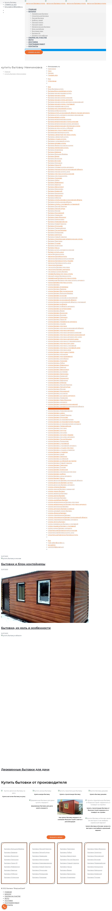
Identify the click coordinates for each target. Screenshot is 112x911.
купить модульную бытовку (58, 506)
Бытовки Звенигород (68, 856)
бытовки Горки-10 (54, 165)
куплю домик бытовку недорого (60, 528)
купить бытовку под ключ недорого (61, 437)
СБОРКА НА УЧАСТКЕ (12, 896)
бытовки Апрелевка (55, 150)
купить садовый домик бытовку (60, 511)
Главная (7, 72)
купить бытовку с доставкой (58, 443)
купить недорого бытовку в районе (61, 509)
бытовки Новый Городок (57, 224)
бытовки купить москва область (60, 202)
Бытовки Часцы (66, 867)
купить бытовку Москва (56, 389)
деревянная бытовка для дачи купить (62, 278)
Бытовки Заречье (10, 870)
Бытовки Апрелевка (67, 877)
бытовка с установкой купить (59, 141)
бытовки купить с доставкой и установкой (63, 204)
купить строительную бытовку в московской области (67, 517)
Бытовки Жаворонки (12, 867)
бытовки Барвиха (54, 152)
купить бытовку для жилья (58, 354)
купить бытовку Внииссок (57, 313)
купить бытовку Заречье (57, 367)
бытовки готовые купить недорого (61, 167)
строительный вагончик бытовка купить (63, 535)
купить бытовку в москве (57, 295)
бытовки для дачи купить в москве (61, 174)
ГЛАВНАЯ (8, 892)
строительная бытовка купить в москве (62, 530)
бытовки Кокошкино (55, 193)
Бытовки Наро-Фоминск (97, 849)
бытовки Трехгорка (55, 241)
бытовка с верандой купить (58, 137)
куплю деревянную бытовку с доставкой (63, 524)
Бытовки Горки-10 (10, 863)
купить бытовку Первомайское (59, 426)
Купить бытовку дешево (98, 794)
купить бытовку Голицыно (57, 317)
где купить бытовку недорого (59, 269)
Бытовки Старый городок (69, 863)
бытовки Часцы (53, 248)
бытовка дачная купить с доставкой (61, 104)
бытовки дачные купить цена (59, 171)
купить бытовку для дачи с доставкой (62, 345)
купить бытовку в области (57, 304)
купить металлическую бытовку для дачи (63, 502)
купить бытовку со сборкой (58, 459)
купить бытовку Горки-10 (57, 319)
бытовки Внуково (54, 161)
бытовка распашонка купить (58, 132)
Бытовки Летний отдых (41, 852)
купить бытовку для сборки (58, 358)
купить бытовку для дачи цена (59, 350)
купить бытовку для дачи (57, 326)
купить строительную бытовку (59, 515)
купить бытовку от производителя (60, 419)
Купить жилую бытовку (42, 794)
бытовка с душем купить (57, 139)
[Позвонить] (4, 906)
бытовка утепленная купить (58, 148)
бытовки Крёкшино (55, 195)
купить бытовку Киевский (57, 376)
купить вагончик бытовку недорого (61, 485)
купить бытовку (54, 285)
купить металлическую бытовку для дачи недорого (67, 504)
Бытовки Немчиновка (40, 859)
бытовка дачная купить (56, 95)
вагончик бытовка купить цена (59, 263)
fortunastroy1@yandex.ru (14, 7)
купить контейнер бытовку (58, 500)
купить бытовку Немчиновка (15, 74)
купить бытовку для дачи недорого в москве (64, 332)
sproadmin (51, 545)
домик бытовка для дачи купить (60, 282)
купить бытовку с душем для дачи (61, 448)
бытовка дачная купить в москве (60, 97)
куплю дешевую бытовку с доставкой (62, 526)
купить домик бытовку (56, 491)
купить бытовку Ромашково (58, 441)
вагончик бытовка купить (57, 256)
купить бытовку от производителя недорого (64, 424)
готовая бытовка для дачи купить (60, 274)
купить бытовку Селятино (57, 456)
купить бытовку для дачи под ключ (61, 343)
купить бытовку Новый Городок (59, 415)
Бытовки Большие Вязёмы (14, 849)
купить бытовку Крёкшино (58, 380)
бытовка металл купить (56, 117)
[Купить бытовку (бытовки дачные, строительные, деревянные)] (65, 3)
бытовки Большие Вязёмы (58, 154)
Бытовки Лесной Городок (41, 849)
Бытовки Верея (66, 870)
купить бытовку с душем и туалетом (61, 450)
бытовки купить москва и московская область (65, 200)
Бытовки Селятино (94, 852)
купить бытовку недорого (57, 402)
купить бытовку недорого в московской (63, 404)
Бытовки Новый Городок (41, 867)
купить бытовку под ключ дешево (60, 435)
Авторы (51, 73)
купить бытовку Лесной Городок (60, 385)
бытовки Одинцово (55, 226)
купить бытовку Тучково (57, 467)
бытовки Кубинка (54, 198)
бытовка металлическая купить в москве (63, 121)
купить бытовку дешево (57, 324)
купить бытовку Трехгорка (57, 465)
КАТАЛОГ (8, 894)
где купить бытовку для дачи (59, 267)
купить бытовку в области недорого (61, 306)
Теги (49, 71)
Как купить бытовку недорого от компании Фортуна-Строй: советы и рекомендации (70, 819)
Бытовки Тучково (94, 877)
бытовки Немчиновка (56, 219)
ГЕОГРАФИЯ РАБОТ (12, 903)
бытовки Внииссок (55, 158)
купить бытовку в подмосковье (59, 308)
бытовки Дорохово (55, 178)
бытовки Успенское (55, 245)
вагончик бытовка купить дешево (60, 261)
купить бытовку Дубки (56, 363)
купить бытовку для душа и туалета (61, 352)
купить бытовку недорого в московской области (66, 406)
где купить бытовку (55, 265)
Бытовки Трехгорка (67, 849)
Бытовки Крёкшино (95, 870)
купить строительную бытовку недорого (63, 519)
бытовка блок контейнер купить (60, 91)
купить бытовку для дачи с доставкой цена (64, 348)
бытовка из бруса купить (57, 111)
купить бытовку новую (56, 413)
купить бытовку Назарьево (58, 398)
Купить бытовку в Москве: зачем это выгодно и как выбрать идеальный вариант (98, 828)
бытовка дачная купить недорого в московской (65, 102)
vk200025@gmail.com (56, 547)
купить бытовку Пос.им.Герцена (60, 439)
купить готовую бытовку (57, 487)
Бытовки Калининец (68, 874)
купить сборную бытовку (57, 513)
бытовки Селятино (55, 235)
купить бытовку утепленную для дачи (62, 472)
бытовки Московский (56, 213)
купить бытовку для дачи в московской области (66, 328)
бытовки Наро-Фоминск (57, 217)
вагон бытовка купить (56, 254)
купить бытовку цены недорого (59, 476)
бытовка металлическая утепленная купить (64, 126)
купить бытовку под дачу (57, 428)
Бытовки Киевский (95, 874)
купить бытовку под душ (57, 430)
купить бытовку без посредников (60, 291)
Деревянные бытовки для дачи (25, 769)
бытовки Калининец (55, 189)
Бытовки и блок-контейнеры (23, 564)
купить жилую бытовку (56, 496)
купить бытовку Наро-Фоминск (59, 400)
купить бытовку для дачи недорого (61, 330)
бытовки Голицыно (55, 163)
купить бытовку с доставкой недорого (62, 445)
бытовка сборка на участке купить (60, 145)
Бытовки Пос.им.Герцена (69, 859)
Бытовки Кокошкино (95, 867)
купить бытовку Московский (58, 391)
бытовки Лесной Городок (57, 206)
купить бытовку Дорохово (57, 361)
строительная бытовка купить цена (61, 532)
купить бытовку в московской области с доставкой (67, 302)
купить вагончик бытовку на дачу (60, 482)
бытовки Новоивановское (57, 221)
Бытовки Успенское (11, 877)
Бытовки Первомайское (96, 863)
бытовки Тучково (54, 243)
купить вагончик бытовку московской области (65, 480)
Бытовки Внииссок (11, 856)
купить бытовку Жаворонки (58, 365)
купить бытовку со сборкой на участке (62, 461)
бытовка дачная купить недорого (60, 100)
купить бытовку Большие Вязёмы (60, 293)
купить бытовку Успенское (58, 469)
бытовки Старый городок (57, 237)
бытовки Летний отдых (56, 208)
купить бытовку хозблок (57, 474)
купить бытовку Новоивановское (60, 411)
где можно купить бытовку (58, 271)
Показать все (53, 75)
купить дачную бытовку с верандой (61, 489)
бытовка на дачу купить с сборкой (60, 128)
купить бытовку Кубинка (57, 382)
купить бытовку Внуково (57, 315)
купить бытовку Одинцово (58, 417)
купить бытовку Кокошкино (58, 378)
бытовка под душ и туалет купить (60, 130)
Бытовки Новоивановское (42, 863)
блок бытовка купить (55, 89)
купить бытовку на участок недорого (61, 395)
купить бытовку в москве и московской (62, 298)
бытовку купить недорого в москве (61, 250)
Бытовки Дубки (66, 852)
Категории (52, 69)
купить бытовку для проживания (60, 356)
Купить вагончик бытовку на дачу (13, 796)
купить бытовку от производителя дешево (64, 422)
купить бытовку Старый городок (60, 463)
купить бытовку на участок (58, 393)
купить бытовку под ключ (57, 432)
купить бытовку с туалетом (58, 452)
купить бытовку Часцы (56, 478)
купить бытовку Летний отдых (59, 387)
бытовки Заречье (54, 184)
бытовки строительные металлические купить (65, 239)
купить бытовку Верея (56, 311)
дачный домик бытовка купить (59, 276)
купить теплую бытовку (56, 522)
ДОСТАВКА (9, 901)
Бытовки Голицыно (11, 859)
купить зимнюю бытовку (57, 498)
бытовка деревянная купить (58, 106)
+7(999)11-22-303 (10, 4)
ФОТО (7, 898)
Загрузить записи (56, 837)
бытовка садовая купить (57, 143)
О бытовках (52, 81)
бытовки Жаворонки (55, 182)
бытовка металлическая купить (59, 119)
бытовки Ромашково (55, 232)
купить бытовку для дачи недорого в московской (66, 335)
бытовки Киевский (55, 191)
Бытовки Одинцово (39, 870)
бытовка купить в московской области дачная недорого (69, 113)
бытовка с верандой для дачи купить (62, 134)
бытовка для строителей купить (60, 108)
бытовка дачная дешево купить (59, 93)
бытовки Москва (54, 211)
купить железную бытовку (57, 493)
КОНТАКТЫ (9, 905)
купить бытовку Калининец (58, 374)
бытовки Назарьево (55, 215)
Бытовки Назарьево (39, 856)
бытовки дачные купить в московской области (65, 169)
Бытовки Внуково (94, 859)
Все (49, 79)
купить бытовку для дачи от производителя (64, 341)
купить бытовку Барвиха (57, 289)
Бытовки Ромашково (40, 874)
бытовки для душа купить (57, 176)
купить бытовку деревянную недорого (62, 322)
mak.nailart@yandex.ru (56, 543)
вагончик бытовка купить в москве (61, 258)
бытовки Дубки (53, 180)
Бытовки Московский (96, 856)
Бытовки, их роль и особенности (26, 628)
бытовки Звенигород (56, 187)
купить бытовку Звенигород (58, 369)
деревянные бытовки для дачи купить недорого (66, 280)
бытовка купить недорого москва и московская (65, 115)
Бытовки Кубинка (10, 874)
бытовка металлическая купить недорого (63, 124)
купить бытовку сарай (56, 454)
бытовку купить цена (56, 252)
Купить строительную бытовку (70, 794)
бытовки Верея (53, 156)
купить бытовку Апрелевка (58, 287)
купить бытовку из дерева (57, 372)
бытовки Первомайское (57, 228)
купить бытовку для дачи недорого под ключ (65, 337)
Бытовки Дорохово (39, 877)
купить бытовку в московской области (62, 300)
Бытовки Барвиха (10, 852)
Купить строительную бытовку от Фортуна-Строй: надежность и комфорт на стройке (98, 810)
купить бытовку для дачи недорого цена (63, 339)
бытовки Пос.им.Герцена (57, 230)
